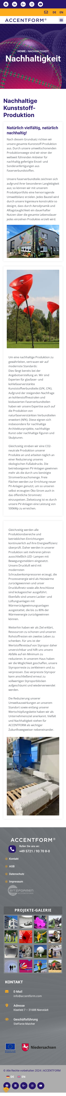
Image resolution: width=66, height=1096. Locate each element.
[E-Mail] (6, 991)
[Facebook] (5, 4)
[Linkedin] (15, 1085)
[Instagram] (31, 4)
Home (21, 51)
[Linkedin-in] (14, 4)
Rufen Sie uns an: (29, 846)
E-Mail (18, 991)
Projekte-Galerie (33, 910)
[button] (61, 20)
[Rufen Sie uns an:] (12, 849)
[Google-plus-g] (23, 4)
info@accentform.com (28, 996)
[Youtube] (40, 4)
